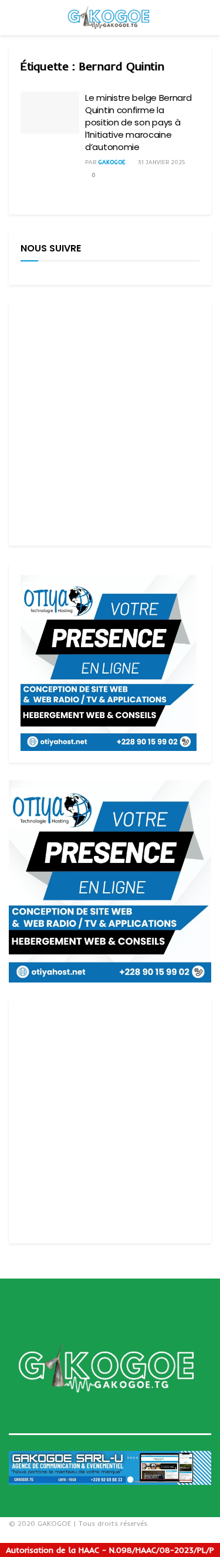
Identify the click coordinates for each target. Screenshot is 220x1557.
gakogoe (112, 162)
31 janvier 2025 (160, 162)
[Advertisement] (110, 424)
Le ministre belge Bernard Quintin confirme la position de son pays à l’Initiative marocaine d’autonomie (138, 122)
